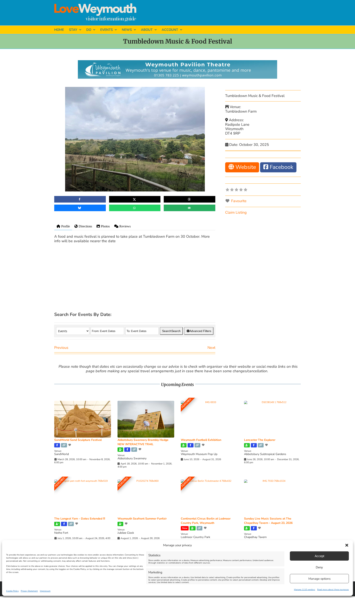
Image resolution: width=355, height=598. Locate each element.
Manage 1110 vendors (304, 589)
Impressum (45, 591)
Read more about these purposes (333, 589)
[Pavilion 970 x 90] (177, 62)
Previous (61, 347)
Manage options (319, 579)
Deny (319, 567)
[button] (347, 545)
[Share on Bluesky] (80, 208)
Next (211, 347)
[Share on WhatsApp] (135, 208)
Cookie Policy (12, 591)
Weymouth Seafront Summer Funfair (142, 519)
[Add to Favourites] (70, 445)
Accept (319, 556)
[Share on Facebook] (80, 199)
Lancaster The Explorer (259, 440)
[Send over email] (189, 208)
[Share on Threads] (189, 199)
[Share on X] (135, 199)
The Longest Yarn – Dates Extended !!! (79, 519)
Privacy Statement (29, 591)
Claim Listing (236, 212)
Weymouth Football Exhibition (201, 440)
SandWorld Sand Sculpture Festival (78, 440)
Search (171, 331)
